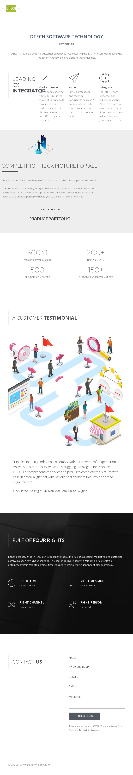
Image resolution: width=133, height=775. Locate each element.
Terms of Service (86, 730)
